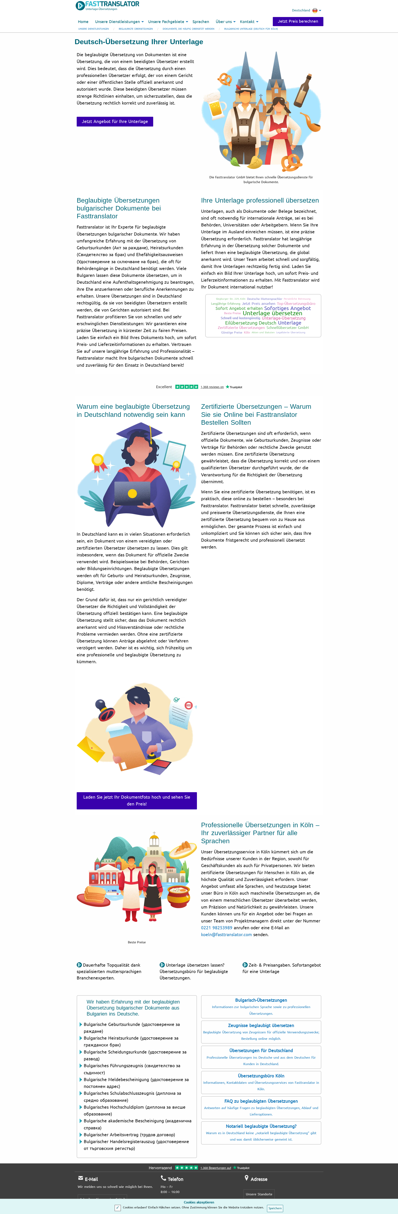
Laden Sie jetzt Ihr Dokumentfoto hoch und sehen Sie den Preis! (136, 800)
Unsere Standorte (259, 1194)
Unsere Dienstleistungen (93, 29)
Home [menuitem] (83, 22)
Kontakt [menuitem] (247, 22)
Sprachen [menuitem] (201, 22)
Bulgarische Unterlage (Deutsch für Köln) (251, 29)
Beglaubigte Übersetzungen (136, 29)
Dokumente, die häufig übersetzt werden (188, 29)
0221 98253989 (216, 928)
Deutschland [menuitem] (301, 10)
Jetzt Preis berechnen (298, 21)
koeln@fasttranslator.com (226, 934)
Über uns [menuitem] (224, 22)
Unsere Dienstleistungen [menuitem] (117, 22)
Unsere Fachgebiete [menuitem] (166, 22)
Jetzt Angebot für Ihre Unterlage (115, 121)
